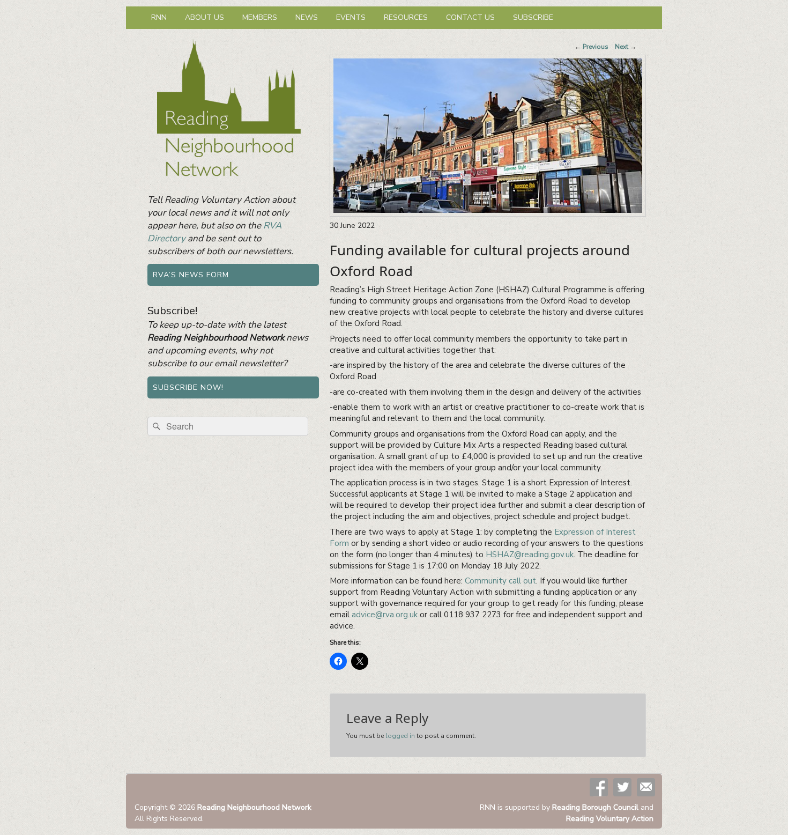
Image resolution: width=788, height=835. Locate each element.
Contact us (470, 17)
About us (204, 17)
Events (351, 17)
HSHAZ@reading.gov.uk (530, 554)
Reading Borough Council (595, 807)
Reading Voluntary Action (609, 819)
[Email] (646, 787)
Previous (591, 46)
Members (259, 17)
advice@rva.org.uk (385, 614)
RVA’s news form (191, 275)
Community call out (500, 580)
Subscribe (533, 17)
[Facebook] (599, 787)
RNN (159, 17)
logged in (400, 735)
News (306, 17)
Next (625, 46)
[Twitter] (622, 787)
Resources (406, 17)
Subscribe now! (188, 387)
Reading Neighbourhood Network (254, 807)
